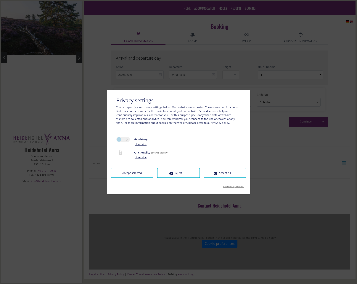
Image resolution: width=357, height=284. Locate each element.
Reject (178, 173)
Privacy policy (220, 123)
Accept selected (132, 173)
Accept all (225, 173)
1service (140, 144)
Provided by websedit (233, 185)
